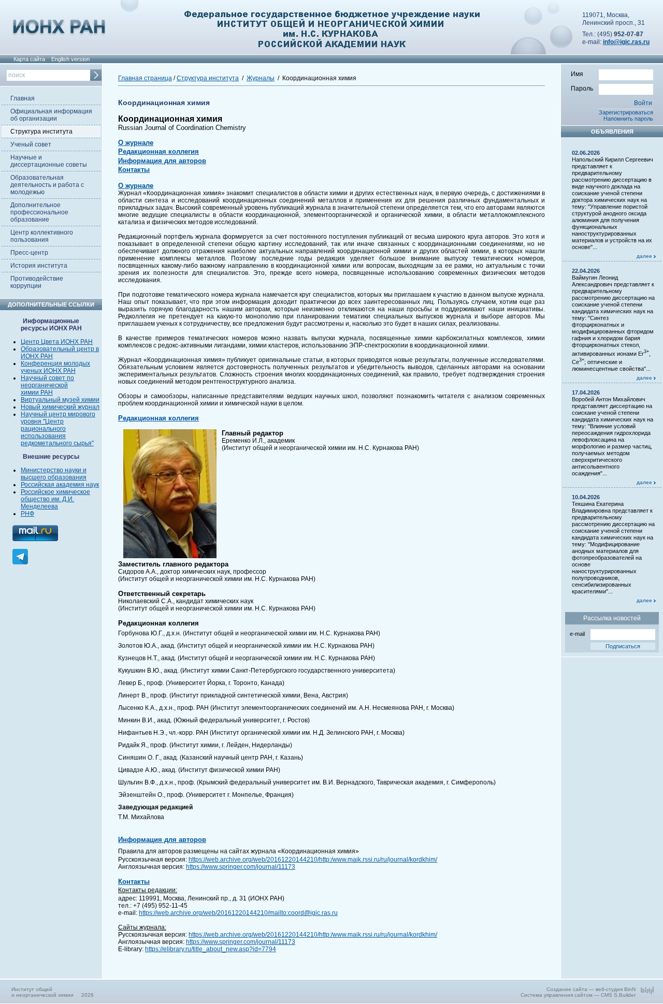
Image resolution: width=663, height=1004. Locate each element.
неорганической (44, 385)
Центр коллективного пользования (41, 236)
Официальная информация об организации (51, 115)
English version (70, 59)
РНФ (27, 513)
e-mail (577, 634)
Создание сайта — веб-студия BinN (591, 989)
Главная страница (145, 78)
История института (38, 265)
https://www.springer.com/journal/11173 (240, 866)
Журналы (261, 78)
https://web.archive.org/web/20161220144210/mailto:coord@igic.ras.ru (238, 912)
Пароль (582, 88)
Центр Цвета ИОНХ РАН (57, 341)
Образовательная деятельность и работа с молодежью (47, 185)
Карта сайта (29, 59)
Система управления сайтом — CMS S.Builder (578, 995)
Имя (577, 74)
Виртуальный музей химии (60, 399)
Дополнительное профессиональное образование (39, 212)
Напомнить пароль (628, 118)
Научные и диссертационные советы (48, 161)
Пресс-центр (29, 252)
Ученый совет (30, 144)
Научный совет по (47, 378)
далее (645, 256)
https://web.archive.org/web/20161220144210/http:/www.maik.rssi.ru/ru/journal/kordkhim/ (313, 859)
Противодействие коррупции (36, 282)
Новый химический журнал (60, 407)
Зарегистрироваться (626, 112)
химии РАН (37, 392)
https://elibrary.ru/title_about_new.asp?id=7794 (210, 949)
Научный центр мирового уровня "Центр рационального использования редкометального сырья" (58, 429)
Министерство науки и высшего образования (54, 474)
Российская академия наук (60, 484)
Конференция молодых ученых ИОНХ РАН (55, 367)
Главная (22, 98)
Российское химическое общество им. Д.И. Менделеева (55, 499)
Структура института (41, 131)
